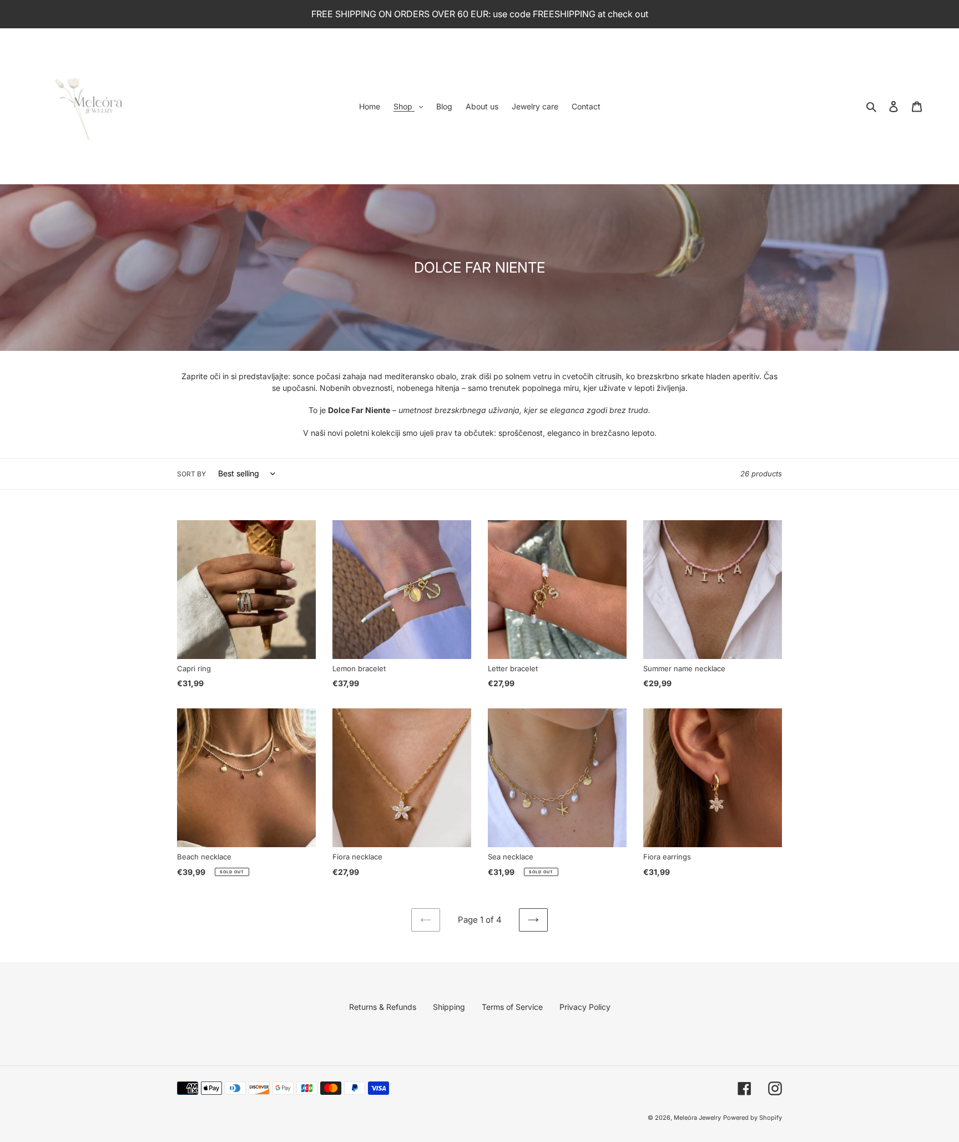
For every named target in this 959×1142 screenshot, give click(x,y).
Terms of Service (512, 1007)
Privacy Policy (584, 1007)
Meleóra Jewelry (697, 1117)
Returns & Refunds (382, 1007)
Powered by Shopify (752, 1117)
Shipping (449, 1007)
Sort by (191, 474)
